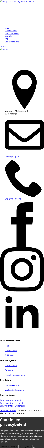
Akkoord (5, 446)
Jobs (7, 28)
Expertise (9, 370)
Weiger (14, 446)
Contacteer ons (12, 385)
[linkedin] (22, 335)
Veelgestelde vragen (14, 390)
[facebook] (22, 245)
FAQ (7, 39)
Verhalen (9, 36)
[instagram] (22, 290)
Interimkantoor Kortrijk (11, 400)
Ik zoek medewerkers (15, 375)
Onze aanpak (11, 30)
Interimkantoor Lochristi (11, 403)
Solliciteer (9, 355)
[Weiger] (34, 447)
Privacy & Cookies (8, 410)
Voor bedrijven (12, 33)
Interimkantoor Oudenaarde (13, 405)
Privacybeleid (25, 446)
